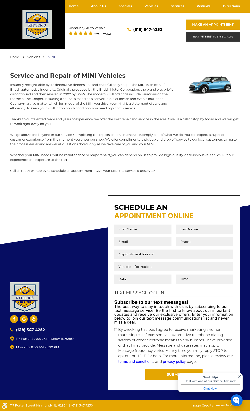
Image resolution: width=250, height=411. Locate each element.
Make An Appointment (213, 24)
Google (24, 319)
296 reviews (103, 34)
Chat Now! (210, 388)
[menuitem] (74, 6)
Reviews (204, 6)
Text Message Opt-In (139, 293)
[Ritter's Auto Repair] (37, 24)
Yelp (34, 319)
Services (177, 6)
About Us (98, 6)
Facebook (14, 319)
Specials (125, 6)
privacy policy (174, 361)
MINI (51, 57)
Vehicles (151, 6)
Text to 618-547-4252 (213, 36)
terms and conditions (135, 361)
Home (74, 6)
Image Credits (202, 405)
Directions (231, 6)
